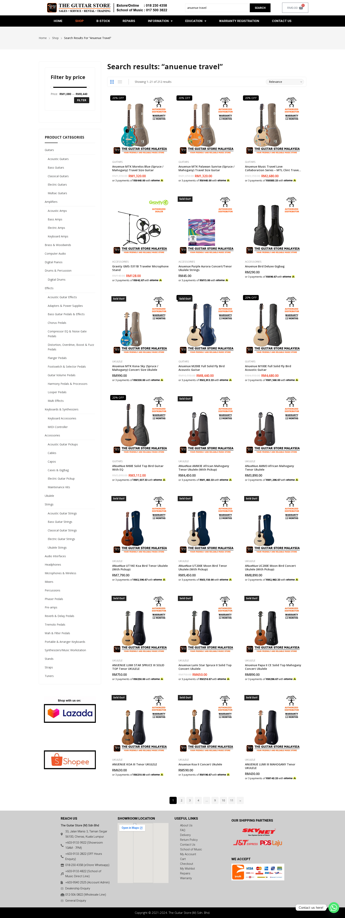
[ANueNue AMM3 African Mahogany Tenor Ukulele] (273, 425)
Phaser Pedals (54, 599)
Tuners (49, 676)
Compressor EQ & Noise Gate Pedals (67, 333)
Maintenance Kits (59, 487)
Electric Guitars (57, 184)
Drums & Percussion (58, 270)
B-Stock (103, 21)
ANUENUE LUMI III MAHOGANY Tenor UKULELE (270, 766)
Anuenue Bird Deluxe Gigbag (265, 266)
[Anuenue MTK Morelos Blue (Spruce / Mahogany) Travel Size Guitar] (140, 125)
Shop (79, 21)
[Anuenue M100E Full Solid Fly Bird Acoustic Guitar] (273, 325)
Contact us (281, 21)
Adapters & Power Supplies (65, 306)
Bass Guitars (56, 167)
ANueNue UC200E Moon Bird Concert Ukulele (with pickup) (270, 567)
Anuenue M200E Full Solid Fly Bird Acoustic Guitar (201, 368)
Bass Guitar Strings (60, 522)
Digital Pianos (53, 262)
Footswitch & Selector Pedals (67, 366)
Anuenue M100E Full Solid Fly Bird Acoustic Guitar (268, 368)
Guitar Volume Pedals (61, 375)
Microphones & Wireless (60, 573)
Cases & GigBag (58, 470)
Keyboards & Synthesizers (61, 409)
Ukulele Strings (57, 547)
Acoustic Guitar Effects (62, 297)
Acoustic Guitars (58, 159)
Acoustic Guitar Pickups (63, 444)
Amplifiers (51, 202)
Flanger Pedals (57, 358)
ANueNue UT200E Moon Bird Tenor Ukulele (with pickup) (202, 567)
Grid (112, 82)
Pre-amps (51, 607)
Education (193, 21)
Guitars (117, 162)
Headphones (53, 564)
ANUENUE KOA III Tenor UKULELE (134, 764)
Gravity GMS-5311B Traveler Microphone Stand (140, 268)
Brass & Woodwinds (58, 245)
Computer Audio (55, 253)
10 (223, 800)
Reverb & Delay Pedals (59, 616)
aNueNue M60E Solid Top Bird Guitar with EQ (138, 467)
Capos (52, 461)
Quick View (168, 99)
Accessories (120, 261)
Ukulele (117, 361)
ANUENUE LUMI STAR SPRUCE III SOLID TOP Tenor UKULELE (138, 667)
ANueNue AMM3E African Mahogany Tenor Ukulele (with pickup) (203, 467)
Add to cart (168, 178)
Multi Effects (56, 401)
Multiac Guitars (57, 193)
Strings (49, 504)
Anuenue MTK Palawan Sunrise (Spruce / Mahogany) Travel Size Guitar (206, 168)
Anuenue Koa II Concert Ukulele (200, 764)
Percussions (52, 590)
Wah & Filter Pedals (57, 633)
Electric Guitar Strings (61, 539)
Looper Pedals (57, 392)
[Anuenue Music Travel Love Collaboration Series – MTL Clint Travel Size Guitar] (273, 125)
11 (231, 800)
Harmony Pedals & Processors (67, 384)
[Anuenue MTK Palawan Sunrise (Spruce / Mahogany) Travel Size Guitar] (206, 125)
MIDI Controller (58, 427)
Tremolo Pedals (55, 624)
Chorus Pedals (57, 323)
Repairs (129, 21)
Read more (235, 278)
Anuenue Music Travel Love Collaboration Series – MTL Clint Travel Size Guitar (272, 170)
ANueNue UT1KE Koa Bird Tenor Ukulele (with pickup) (140, 567)
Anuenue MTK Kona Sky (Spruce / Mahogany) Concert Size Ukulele (135, 368)
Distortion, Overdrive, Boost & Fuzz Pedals (71, 347)
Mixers (49, 582)
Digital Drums (56, 279)
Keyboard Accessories (62, 418)
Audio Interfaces (55, 556)
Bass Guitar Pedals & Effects (66, 314)
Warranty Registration (239, 21)
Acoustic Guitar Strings (62, 513)
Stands (49, 659)
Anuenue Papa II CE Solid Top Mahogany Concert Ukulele (273, 667)
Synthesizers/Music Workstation (65, 650)
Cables (52, 453)
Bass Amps (55, 219)
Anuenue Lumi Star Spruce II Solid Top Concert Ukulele (205, 667)
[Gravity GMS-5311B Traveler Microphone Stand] (140, 225)
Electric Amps (56, 228)
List (120, 82)
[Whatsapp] (333, 907)
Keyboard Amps (58, 236)
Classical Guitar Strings (62, 530)
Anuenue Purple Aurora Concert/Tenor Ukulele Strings (205, 268)
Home (58, 21)
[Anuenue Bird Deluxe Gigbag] (273, 225)
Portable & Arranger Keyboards (65, 642)
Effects (49, 288)
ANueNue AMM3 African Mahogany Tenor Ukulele (269, 467)
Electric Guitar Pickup (61, 478)
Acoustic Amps (57, 211)
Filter (81, 100)
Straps (49, 667)
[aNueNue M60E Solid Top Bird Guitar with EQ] (140, 425)
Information (158, 21)
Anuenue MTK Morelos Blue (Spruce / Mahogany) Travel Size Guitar (137, 168)
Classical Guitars (58, 176)
